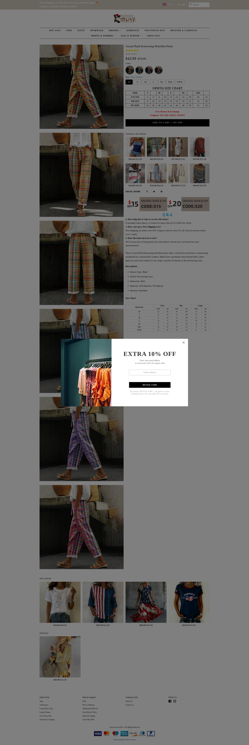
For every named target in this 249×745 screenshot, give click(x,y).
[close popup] (183, 342)
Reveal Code (150, 385)
